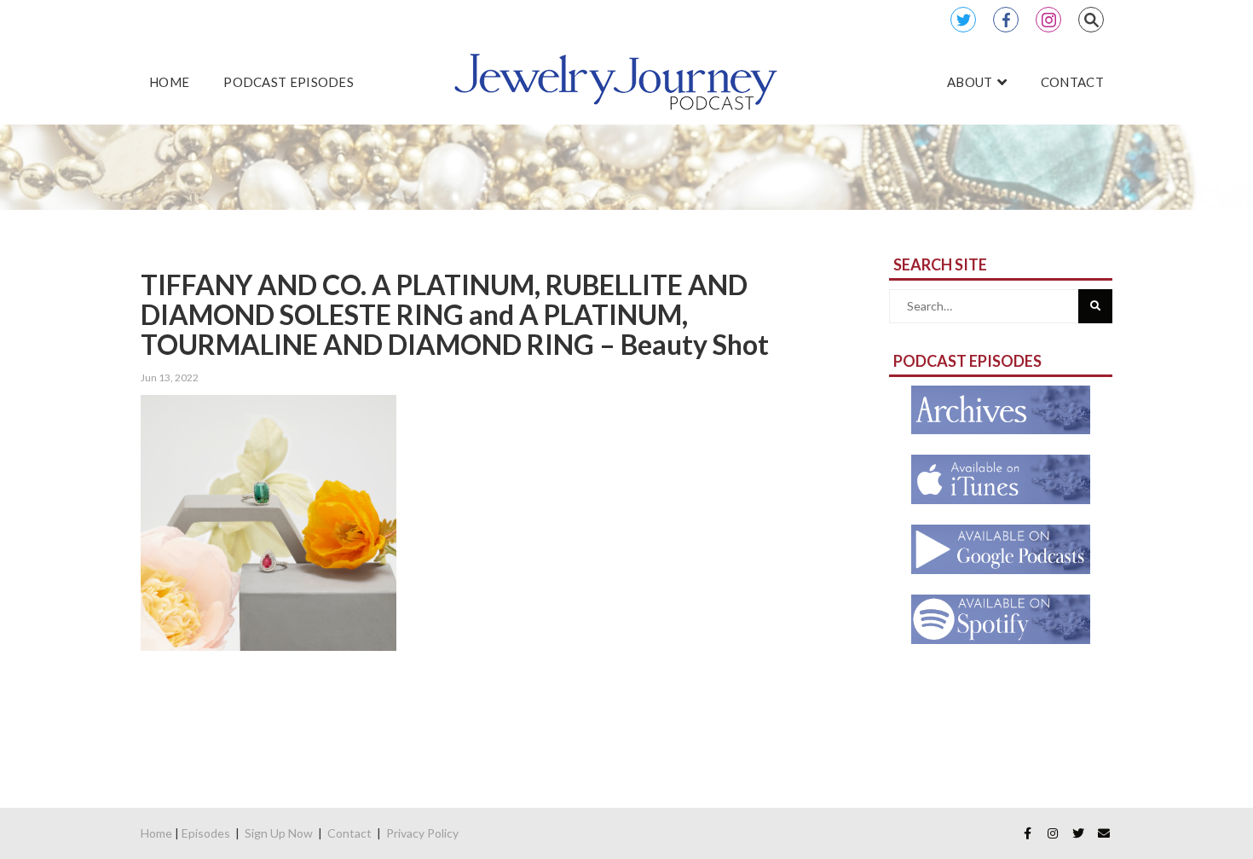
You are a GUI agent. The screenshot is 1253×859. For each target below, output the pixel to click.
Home (156, 833)
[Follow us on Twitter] (1078, 833)
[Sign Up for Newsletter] (1103, 833)
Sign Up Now (279, 833)
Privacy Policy (422, 833)
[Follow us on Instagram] (1052, 833)
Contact (349, 833)
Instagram (1048, 19)
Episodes (206, 833)
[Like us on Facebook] (1027, 833)
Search (1091, 19)
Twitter (963, 19)
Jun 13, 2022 (170, 377)
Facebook (1006, 19)
